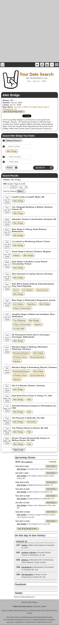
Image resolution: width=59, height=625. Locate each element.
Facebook (36, 606)
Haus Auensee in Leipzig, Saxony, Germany (32, 274)
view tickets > (51, 466)
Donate (38, 611)
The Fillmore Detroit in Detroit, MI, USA (30, 428)
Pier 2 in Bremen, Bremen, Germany (28, 385)
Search (4, 611)
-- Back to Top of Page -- (29, 602)
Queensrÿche (42, 290)
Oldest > (21, 191)
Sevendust (31, 422)
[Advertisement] (29, 31)
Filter (29, 399)
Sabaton (38, 324)
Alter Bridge (16, 180)
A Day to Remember (22, 308)
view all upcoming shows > (13, 111)
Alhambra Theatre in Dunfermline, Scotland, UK (34, 219)
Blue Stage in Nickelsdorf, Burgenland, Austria (33, 300)
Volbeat (16, 255)
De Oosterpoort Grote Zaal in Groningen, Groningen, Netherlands (31, 336)
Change (52, 462)
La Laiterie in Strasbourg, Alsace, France (31, 241)
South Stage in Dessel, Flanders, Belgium (31, 251)
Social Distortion (37, 357)
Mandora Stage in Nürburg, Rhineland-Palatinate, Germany (30, 348)
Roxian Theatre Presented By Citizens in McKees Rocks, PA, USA (31, 439)
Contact (31, 611)
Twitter (43, 606)
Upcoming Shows (20, 611)
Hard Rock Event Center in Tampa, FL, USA (32, 396)
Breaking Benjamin (21, 353)
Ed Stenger (37, 617)
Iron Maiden (27, 290)
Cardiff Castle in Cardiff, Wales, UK (28, 197)
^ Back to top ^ (18, 450)
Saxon (16, 290)
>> (15, 187)
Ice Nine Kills (18, 328)
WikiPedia (7, 120)
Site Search (46, 611)
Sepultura (31, 304)
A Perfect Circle (19, 357)
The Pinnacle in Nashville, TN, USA (28, 418)
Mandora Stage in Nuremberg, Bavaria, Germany (34, 367)
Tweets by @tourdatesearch (24, 597)
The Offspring (19, 320)
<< (5, 187)
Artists (10, 611)
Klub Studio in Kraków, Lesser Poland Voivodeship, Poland (29, 262)
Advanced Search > (14, 140)
